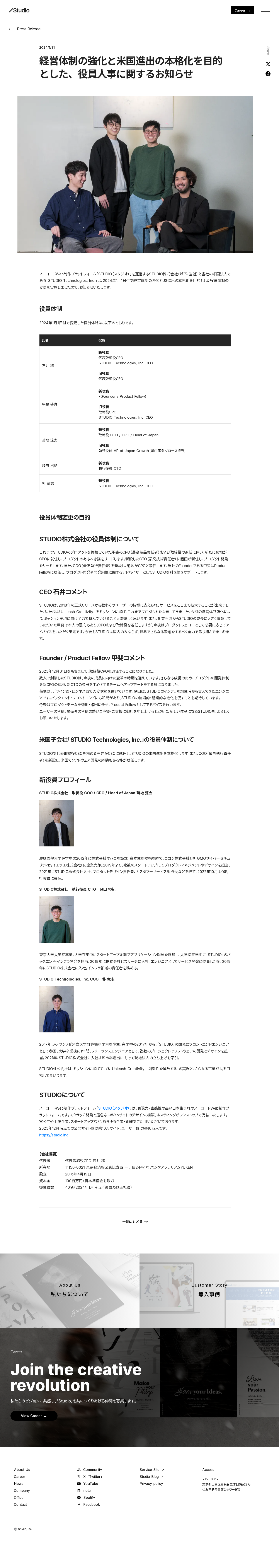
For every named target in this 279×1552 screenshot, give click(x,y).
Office (19, 1497)
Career (19, 1476)
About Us (22, 1469)
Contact (20, 1504)
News (18, 1483)
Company (22, 1490)
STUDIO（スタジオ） (114, 1108)
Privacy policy (151, 1483)
